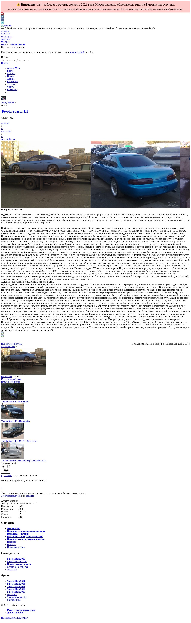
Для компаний (15, 612)
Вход (3, 44)
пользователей (77, 52)
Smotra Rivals (13, 600)
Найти (4, 63)
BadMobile (6, 376)
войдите (30, 495)
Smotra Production (17, 561)
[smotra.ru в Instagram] (6, 25)
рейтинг (5, 123)
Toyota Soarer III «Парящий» (15, 421)
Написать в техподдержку (14, 617)
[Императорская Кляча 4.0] (12, 458)
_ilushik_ (8, 475)
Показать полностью (11, 343)
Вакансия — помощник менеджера (26, 531)
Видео (10, 76)
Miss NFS (12, 594)
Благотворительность (19, 564)
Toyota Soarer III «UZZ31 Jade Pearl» (19, 441)
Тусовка (11, 84)
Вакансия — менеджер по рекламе (25, 539)
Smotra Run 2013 (16, 583)
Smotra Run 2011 (16, 589)
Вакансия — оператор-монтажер (25, 536)
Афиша (10, 79)
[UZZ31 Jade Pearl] (12, 438)
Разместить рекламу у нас (21, 610)
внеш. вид (6, 131)
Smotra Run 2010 (16, 592)
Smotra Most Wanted (17, 597)
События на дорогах (17, 567)
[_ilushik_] (5, 473)
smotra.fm (12, 569)
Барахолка (12, 89)
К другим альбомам (11, 379)
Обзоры (11, 73)
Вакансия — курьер (18, 534)
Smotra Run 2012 (16, 586)
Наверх (5, 41)
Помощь (11, 544)
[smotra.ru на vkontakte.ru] (2, 17)
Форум (10, 87)
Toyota (6, 111)
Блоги (10, 70)
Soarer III (20, 111)
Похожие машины (10, 382)
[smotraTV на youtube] (2, 14)
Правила (11, 542)
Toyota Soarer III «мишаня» (14, 401)
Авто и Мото (13, 68)
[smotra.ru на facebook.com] (2, 20)
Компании (12, 81)
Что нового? (13, 528)
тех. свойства (8, 139)
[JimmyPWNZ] (3, 99)
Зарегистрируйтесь (11, 495)
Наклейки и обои (16, 547)
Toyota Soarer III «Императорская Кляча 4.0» (23, 460)
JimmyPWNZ (7, 102)
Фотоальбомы (8, 346)
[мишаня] (12, 399)
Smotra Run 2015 (16, 559)
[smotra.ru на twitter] (2, 23)
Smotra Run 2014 (16, 581)
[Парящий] (12, 418)
